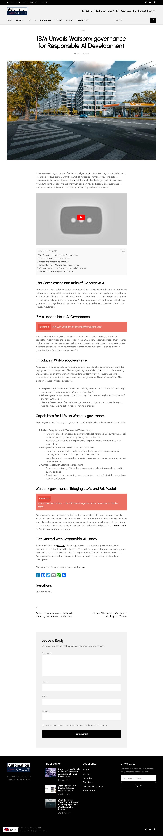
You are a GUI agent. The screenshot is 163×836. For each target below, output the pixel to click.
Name (45, 682)
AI (79, 31)
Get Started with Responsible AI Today (56, 271)
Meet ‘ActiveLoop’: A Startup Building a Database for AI (67, 788)
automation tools (118, 525)
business (61, 545)
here (83, 567)
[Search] (153, 20)
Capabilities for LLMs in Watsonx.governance (59, 265)
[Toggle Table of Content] (122, 251)
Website (45, 711)
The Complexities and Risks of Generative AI (58, 255)
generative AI (69, 180)
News (83, 31)
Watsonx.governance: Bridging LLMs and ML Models (62, 268)
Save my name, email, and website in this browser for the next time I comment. (76, 725)
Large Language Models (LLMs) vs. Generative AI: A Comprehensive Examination (69, 772)
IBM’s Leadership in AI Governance (54, 258)
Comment (47, 653)
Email (45, 696)
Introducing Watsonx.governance (54, 262)
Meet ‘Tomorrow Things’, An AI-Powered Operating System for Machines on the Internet (68, 805)
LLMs (100, 370)
